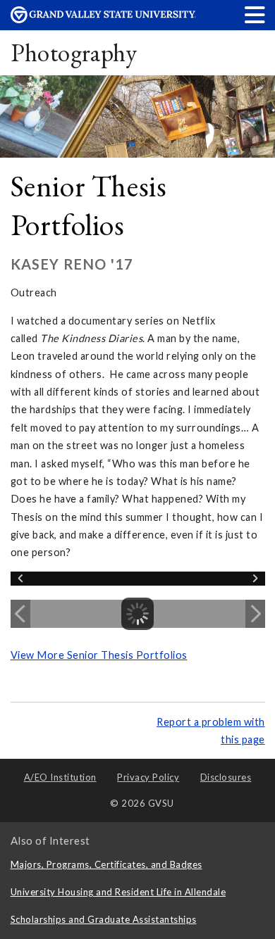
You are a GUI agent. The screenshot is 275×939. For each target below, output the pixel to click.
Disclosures (226, 777)
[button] (255, 14)
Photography (74, 52)
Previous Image (20, 614)
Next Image (255, 614)
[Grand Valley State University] (104, 19)
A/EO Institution (60, 777)
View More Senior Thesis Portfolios (99, 655)
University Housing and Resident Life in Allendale (118, 891)
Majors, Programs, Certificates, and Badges (106, 864)
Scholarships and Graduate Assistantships (104, 919)
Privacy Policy (148, 777)
